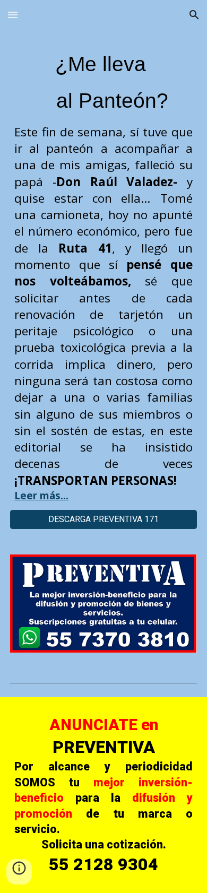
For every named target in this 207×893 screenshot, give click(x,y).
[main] (103, 276)
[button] (12, 14)
